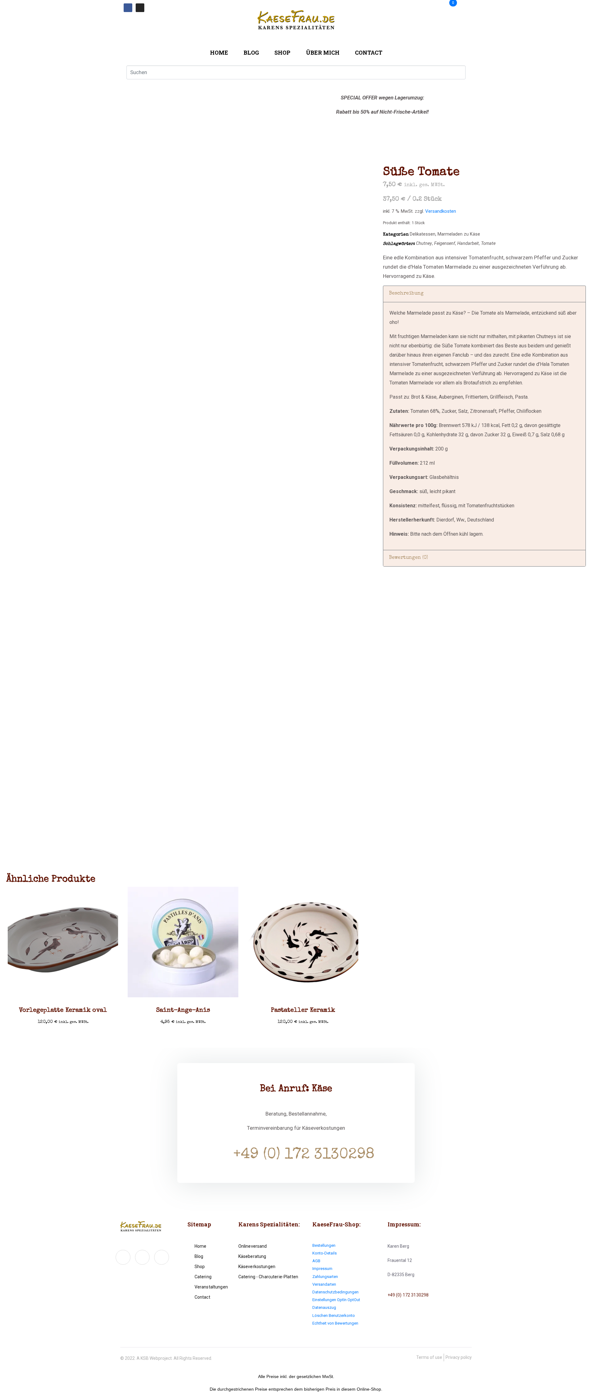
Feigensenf (444, 243)
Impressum (322, 1268)
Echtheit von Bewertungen (335, 1323)
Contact (368, 52)
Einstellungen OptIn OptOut (336, 1299)
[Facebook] (128, 7)
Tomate (488, 243)
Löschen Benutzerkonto (333, 1315)
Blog (251, 52)
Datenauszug (324, 1307)
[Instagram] (140, 7)
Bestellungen (323, 1245)
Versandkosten (440, 211)
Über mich (322, 52)
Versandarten (324, 1284)
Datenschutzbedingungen (335, 1292)
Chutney (424, 243)
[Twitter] (142, 1257)
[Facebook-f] (123, 1257)
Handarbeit (468, 243)
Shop (282, 52)
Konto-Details (324, 1253)
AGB (316, 1261)
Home (219, 52)
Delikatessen (422, 234)
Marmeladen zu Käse (459, 234)
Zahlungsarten (325, 1276)
